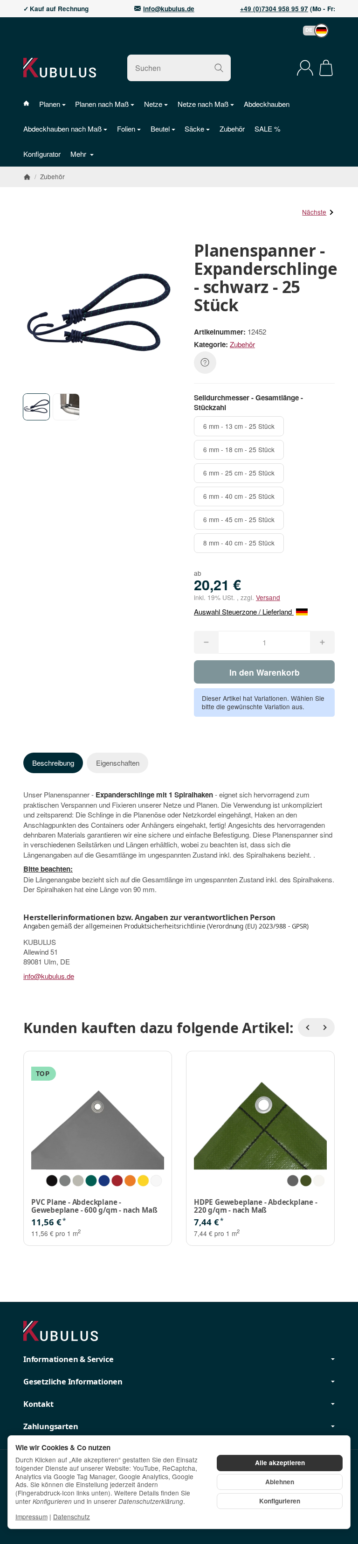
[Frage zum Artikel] (205, 362)
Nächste (314, 212)
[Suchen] (219, 68)
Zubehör (232, 128)
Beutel (160, 128)
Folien (126, 128)
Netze (153, 104)
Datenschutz (71, 1516)
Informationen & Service (68, 1359)
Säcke (194, 128)
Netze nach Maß (203, 104)
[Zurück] (307, 1027)
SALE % (268, 128)
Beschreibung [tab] (53, 763)
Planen (49, 104)
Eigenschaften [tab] (117, 763)
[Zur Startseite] (59, 68)
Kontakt (38, 1404)
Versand (268, 597)
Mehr (79, 154)
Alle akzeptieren (280, 1462)
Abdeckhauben (266, 104)
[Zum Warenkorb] (326, 68)
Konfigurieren (279, 1500)
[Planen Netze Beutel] (31, 103)
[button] (311, 30)
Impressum (31, 1516)
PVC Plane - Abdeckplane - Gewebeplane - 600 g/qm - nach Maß (94, 1206)
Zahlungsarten (50, 1426)
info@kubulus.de (168, 9)
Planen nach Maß (102, 104)
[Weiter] (325, 1027)
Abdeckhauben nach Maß (62, 128)
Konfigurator (42, 154)
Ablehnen (279, 1481)
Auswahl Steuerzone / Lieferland (244, 611)
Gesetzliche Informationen (73, 1381)
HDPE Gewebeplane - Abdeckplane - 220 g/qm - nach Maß (255, 1206)
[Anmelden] (305, 68)
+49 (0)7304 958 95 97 (274, 9)
